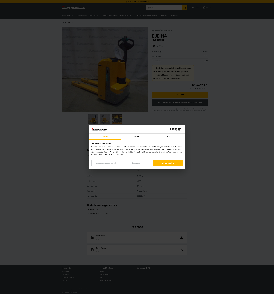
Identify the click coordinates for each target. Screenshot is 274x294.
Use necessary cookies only (106, 163)
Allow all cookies (168, 163)
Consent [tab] (105, 136)
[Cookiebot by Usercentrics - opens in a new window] (173, 129)
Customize (136, 163)
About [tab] (169, 136)
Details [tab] (137, 136)
